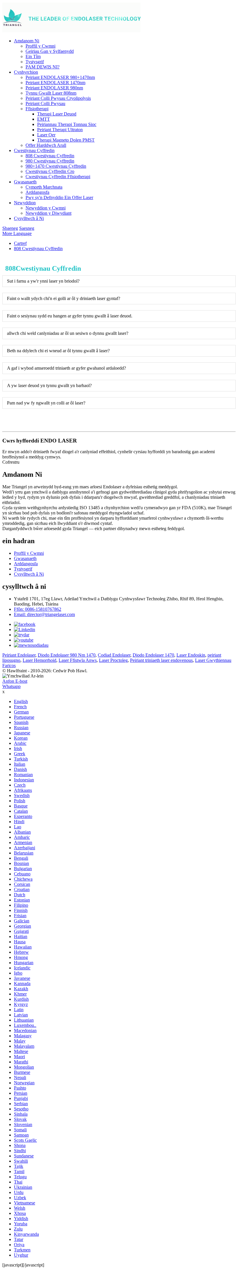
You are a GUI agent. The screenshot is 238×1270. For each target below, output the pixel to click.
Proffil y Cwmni (40, 46)
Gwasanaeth (25, 181)
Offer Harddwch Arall (46, 145)
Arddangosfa (37, 192)
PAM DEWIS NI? (42, 66)
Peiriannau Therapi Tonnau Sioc (66, 124)
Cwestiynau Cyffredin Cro (50, 171)
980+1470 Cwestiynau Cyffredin (56, 166)
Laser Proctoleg (113, 660)
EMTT (43, 119)
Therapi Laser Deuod (56, 113)
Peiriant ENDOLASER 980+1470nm (60, 77)
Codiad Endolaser (114, 655)
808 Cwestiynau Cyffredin (50, 155)
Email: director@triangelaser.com (44, 614)
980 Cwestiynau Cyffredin (50, 160)
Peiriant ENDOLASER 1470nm (55, 82)
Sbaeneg (10, 228)
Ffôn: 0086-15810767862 (37, 609)
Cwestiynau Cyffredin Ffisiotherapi (58, 176)
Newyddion (25, 202)
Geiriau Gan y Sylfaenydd (50, 51)
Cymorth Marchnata (44, 187)
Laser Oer (46, 134)
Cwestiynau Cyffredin (34, 150)
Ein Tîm (33, 56)
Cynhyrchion (26, 72)
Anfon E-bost (14, 681)
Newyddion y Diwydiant (48, 213)
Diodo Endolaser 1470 (153, 655)
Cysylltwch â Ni (29, 218)
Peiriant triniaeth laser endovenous (161, 660)
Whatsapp (11, 686)
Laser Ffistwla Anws (78, 660)
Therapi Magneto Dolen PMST (66, 140)
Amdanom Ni (26, 40)
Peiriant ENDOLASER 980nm (54, 87)
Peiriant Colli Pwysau (45, 103)
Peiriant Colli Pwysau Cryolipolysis (58, 98)
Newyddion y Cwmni (46, 207)
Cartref (20, 243)
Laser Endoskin (190, 655)
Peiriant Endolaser (18, 655)
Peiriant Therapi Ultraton (60, 129)
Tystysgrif (35, 61)
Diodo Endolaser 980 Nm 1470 (66, 655)
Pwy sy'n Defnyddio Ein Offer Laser (59, 197)
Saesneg (26, 228)
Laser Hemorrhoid (39, 660)
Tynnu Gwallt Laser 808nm (51, 93)
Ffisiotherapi (37, 108)
